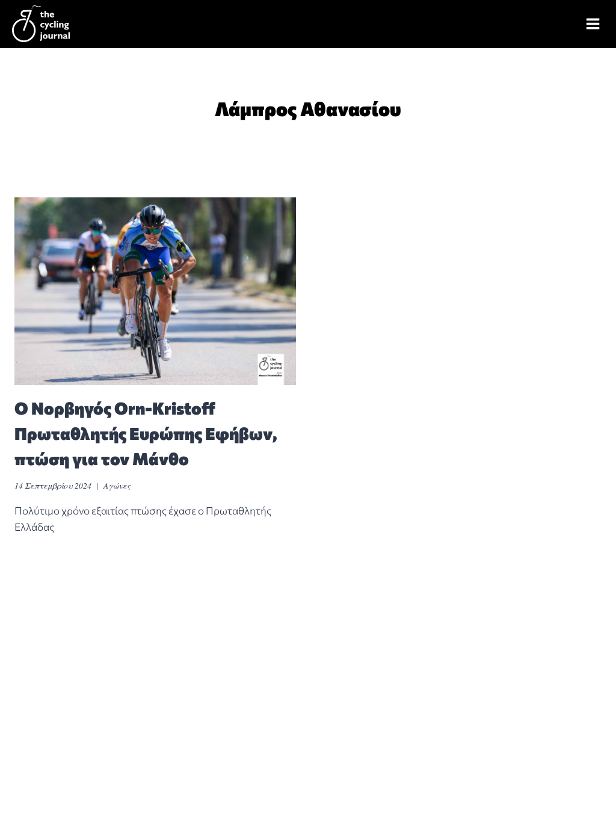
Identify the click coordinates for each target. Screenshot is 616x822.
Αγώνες (117, 485)
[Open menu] (593, 24)
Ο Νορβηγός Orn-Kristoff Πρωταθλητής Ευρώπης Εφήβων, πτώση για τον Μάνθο (145, 433)
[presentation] (155, 291)
